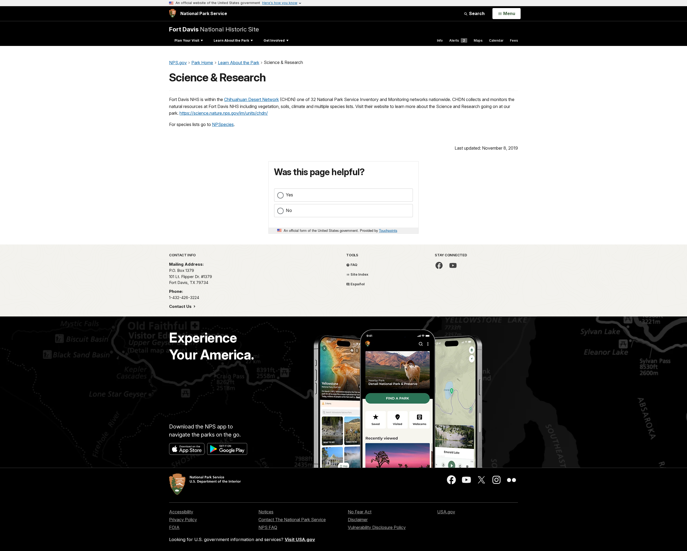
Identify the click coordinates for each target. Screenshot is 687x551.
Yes (289, 194)
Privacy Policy (183, 519)
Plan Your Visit (186, 40)
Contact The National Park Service (292, 519)
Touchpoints (388, 230)
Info (440, 40)
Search (476, 13)
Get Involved (274, 40)
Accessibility (181, 511)
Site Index (359, 274)
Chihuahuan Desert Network (251, 99)
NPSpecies (223, 124)
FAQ (353, 264)
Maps (478, 40)
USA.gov (446, 511)
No (289, 210)
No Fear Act (359, 511)
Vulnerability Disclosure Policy (377, 527)
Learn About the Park (231, 40)
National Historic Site (214, 29)
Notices (265, 511)
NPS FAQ (267, 527)
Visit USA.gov (300, 539)
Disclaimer (358, 519)
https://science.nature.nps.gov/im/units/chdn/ (224, 113)
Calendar (496, 40)
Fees (514, 40)
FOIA (174, 527)
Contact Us (181, 306)
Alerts (457, 40)
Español (357, 284)
